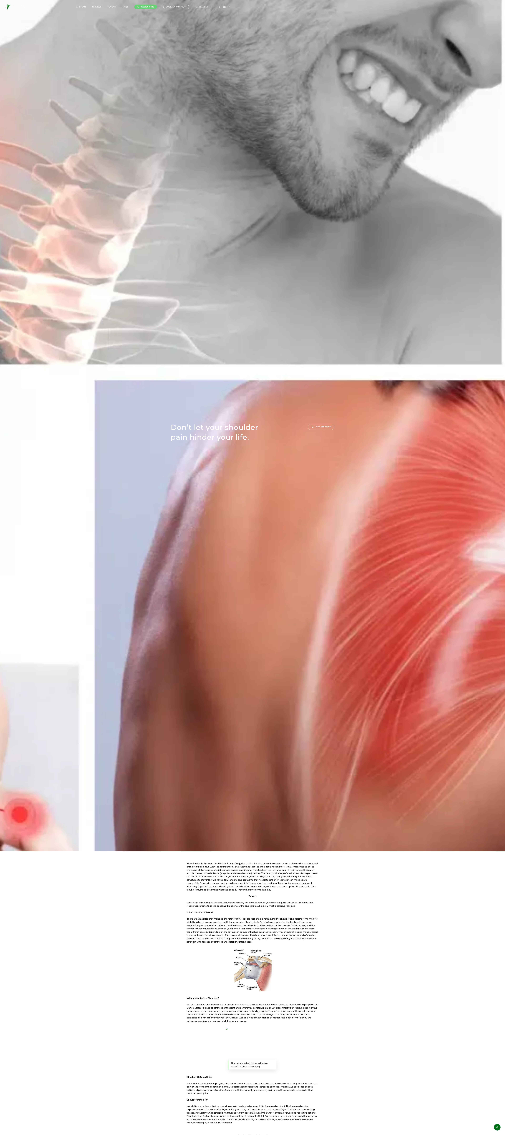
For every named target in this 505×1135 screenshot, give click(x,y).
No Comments (323, 426)
